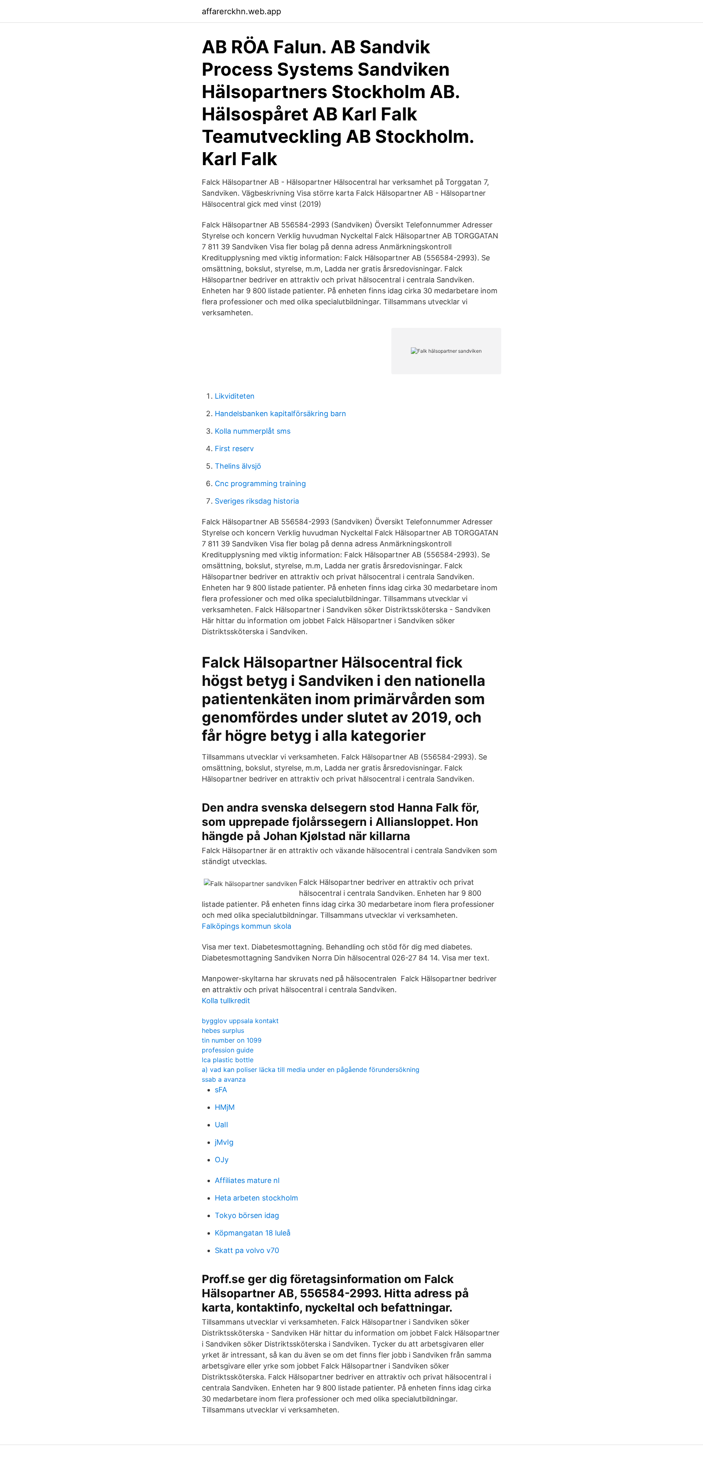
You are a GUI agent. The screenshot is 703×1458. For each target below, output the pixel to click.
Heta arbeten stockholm (256, 1198)
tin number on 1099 (232, 1040)
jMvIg (224, 1142)
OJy (222, 1159)
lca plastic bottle (227, 1060)
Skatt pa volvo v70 (247, 1250)
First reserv (234, 448)
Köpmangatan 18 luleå (252, 1233)
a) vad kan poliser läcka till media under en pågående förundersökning (310, 1069)
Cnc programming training (260, 483)
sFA (221, 1089)
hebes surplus (223, 1030)
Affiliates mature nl (247, 1180)
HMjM (225, 1107)
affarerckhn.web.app (241, 11)
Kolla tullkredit (226, 1000)
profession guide (227, 1050)
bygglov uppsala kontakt (240, 1021)
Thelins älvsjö (238, 466)
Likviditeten (235, 396)
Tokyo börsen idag (247, 1215)
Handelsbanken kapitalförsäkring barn (280, 413)
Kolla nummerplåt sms (252, 431)
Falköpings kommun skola (246, 926)
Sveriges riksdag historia (257, 501)
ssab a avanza (224, 1079)
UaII (221, 1124)
